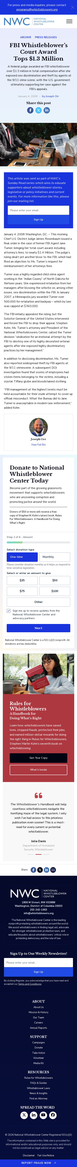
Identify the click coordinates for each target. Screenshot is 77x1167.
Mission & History (38, 1012)
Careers (38, 1022)
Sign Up (38, 219)
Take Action (38, 1053)
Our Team (38, 1017)
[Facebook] (30, 110)
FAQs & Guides (38, 1083)
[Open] (69, 21)
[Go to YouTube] (43, 1115)
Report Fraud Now (36, 1163)
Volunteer (38, 1058)
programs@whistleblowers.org (37, 10)
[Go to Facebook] (53, 1115)
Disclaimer (29, 1155)
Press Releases (46, 37)
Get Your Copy (39, 758)
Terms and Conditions (29, 983)
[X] (38, 110)
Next (38, 628)
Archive (25, 37)
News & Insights (38, 1093)
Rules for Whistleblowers (38, 1078)
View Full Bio (38, 444)
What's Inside (38, 769)
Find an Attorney (38, 1098)
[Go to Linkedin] (34, 1115)
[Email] (53, 870)
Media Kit (38, 1063)
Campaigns (38, 1042)
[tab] (31, 854)
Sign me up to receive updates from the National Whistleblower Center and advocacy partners (36, 614)
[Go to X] (24, 1115)
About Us (38, 1007)
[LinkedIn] (47, 110)
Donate (39, 1047)
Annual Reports (38, 1028)
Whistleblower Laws (38, 1088)
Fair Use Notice (46, 1155)
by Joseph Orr (50, 96)
